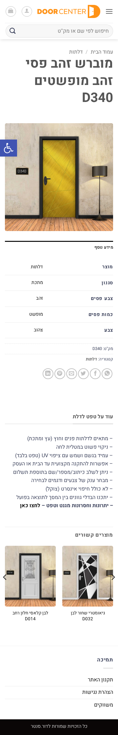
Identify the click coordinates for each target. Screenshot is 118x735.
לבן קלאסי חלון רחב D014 (30, 616)
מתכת (37, 282)
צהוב (38, 329)
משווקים (103, 705)
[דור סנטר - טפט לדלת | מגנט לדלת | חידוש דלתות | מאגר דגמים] (68, 11)
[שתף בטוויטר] (83, 373)
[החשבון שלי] (27, 11)
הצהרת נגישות (97, 692)
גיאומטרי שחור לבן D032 (88, 616)
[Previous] (113, 590)
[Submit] (12, 31)
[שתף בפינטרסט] (59, 373)
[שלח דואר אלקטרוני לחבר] (71, 373)
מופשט (36, 314)
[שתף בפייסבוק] (95, 373)
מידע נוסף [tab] (103, 247)
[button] (8, 148)
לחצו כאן (30, 505)
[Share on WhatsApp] (107, 373)
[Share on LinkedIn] (48, 373)
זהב (39, 298)
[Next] (5, 590)
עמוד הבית (102, 52)
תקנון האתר (100, 680)
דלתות (76, 52)
